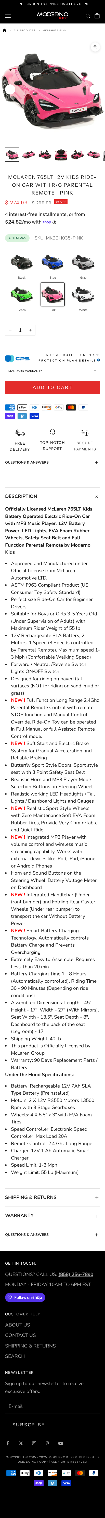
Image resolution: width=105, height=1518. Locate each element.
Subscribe (28, 1425)
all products (24, 30)
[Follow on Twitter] (20, 1443)
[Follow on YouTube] (60, 1443)
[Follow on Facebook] (7, 1443)
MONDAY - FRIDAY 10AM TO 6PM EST (48, 1284)
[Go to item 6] (94, 155)
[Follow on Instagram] (34, 1443)
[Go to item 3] (45, 155)
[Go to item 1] (12, 155)
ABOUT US (17, 1325)
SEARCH (15, 1356)
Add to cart (53, 387)
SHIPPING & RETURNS (30, 1346)
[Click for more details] (98, 360)
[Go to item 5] (77, 155)
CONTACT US (20, 1335)
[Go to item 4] (61, 155)
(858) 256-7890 (75, 1274)
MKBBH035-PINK (55, 30)
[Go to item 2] (28, 155)
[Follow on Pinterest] (47, 1443)
